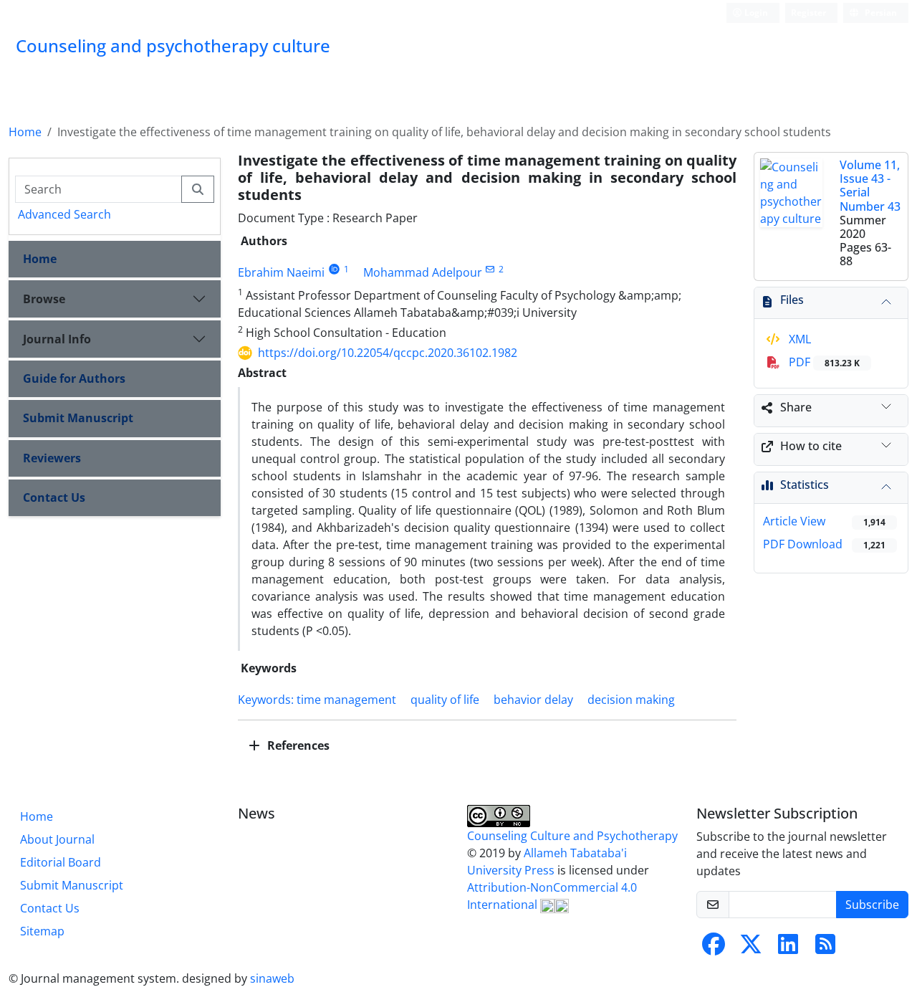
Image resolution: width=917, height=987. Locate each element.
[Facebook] (713, 948)
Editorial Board (60, 862)
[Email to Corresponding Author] (490, 269)
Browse (44, 299)
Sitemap (42, 931)
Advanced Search (64, 214)
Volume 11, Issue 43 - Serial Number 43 (870, 185)
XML (798, 339)
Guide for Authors (74, 378)
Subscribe (872, 904)
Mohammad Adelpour (422, 272)
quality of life (445, 699)
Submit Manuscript (78, 418)
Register (808, 12)
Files (792, 299)
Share (796, 407)
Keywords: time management (317, 699)
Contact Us (54, 497)
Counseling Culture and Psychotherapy (572, 836)
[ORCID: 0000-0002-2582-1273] (334, 269)
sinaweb (272, 978)
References (297, 745)
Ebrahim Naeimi (281, 272)
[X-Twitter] (751, 948)
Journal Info (57, 339)
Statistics (804, 484)
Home (25, 132)
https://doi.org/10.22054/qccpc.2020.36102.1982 (387, 353)
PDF (823, 362)
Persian (880, 12)
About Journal (57, 839)
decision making (631, 699)
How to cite (811, 446)
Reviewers (52, 458)
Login (755, 12)
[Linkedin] (788, 948)
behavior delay (533, 699)
